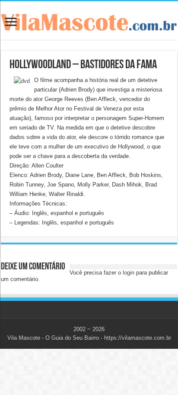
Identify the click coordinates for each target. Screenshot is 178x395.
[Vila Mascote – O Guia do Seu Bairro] (89, 20)
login (128, 272)
